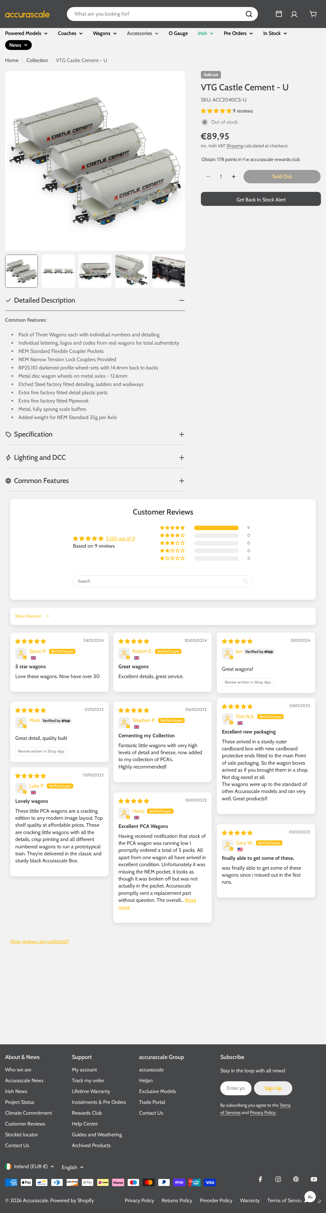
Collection (37, 60)
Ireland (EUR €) (31, 1166)
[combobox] (162, 14)
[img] (30, 641)
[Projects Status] (279, 14)
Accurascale (35, 1200)
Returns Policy (177, 1200)
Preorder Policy (216, 1200)
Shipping (234, 146)
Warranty (250, 1200)
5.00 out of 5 (120, 539)
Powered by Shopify (72, 1200)
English (69, 1167)
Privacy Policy (139, 1200)
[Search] (249, 14)
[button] (217, 111)
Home (11, 60)
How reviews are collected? (39, 941)
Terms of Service (285, 1200)
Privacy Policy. (263, 1112)
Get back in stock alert (261, 200)
